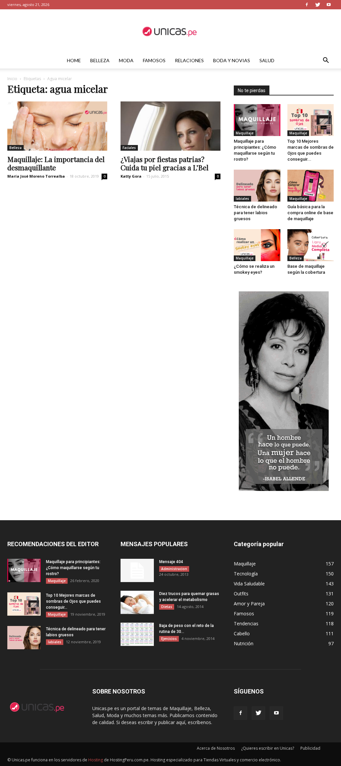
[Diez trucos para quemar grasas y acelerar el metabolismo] (137, 602)
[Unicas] (170, 31)
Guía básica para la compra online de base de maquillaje (310, 212)
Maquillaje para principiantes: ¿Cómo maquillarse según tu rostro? (73, 567)
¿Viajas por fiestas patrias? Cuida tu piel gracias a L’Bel (164, 163)
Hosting (95, 760)
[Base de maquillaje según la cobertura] (310, 245)
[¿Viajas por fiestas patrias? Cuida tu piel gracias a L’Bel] (170, 126)
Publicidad (310, 748)
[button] (326, 61)
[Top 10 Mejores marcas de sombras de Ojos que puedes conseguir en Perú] (310, 120)
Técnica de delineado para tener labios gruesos (255, 212)
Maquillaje (244, 133)
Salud (266, 60)
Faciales (129, 147)
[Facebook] (307, 4)
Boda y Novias (231, 60)
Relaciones (189, 60)
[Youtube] (329, 4)
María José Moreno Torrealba (36, 176)
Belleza (100, 60)
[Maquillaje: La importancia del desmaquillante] (57, 126)
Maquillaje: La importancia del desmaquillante (56, 163)
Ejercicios (169, 638)
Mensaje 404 (171, 561)
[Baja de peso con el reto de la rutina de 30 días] (137, 634)
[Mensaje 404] (137, 570)
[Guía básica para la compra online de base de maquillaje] (310, 186)
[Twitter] (318, 4)
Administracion (174, 568)
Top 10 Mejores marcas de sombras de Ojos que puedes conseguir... (73, 601)
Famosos (154, 60)
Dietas (166, 606)
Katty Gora (131, 176)
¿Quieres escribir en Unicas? (267, 748)
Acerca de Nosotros (216, 748)
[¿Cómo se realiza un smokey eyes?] (257, 245)
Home (74, 60)
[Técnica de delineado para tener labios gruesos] (257, 186)
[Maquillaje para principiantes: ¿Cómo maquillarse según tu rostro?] (257, 120)
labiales (242, 198)
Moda (126, 60)
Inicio (12, 78)
